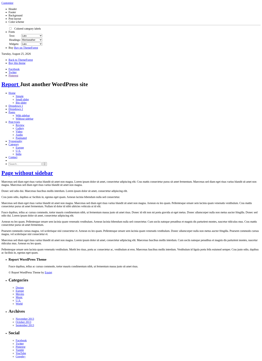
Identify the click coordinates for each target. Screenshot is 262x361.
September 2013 (25, 325)
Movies (20, 294)
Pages (12, 112)
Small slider (22, 99)
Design (20, 287)
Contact (13, 157)
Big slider (21, 102)
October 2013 (23, 322)
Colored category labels (26, 28)
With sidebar (23, 115)
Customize (7, 2)
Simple (20, 96)
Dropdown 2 (16, 109)
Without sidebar (24, 118)
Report (10, 84)
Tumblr (20, 350)
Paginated (21, 137)
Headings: (14, 39)
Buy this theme (17, 63)
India (18, 154)
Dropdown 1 (16, 105)
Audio (19, 134)
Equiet (48, 272)
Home (12, 93)
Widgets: (14, 43)
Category (14, 144)
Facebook (14, 69)
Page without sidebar (27, 173)
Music (19, 297)
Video (19, 131)
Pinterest (13, 75)
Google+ (21, 356)
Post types (14, 121)
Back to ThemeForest (21, 59)
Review (20, 125)
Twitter (13, 72)
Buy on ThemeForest (26, 47)
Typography (15, 141)
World (19, 303)
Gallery (20, 128)
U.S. (18, 150)
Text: (12, 35)
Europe (20, 147)
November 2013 (25, 318)
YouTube (21, 353)
